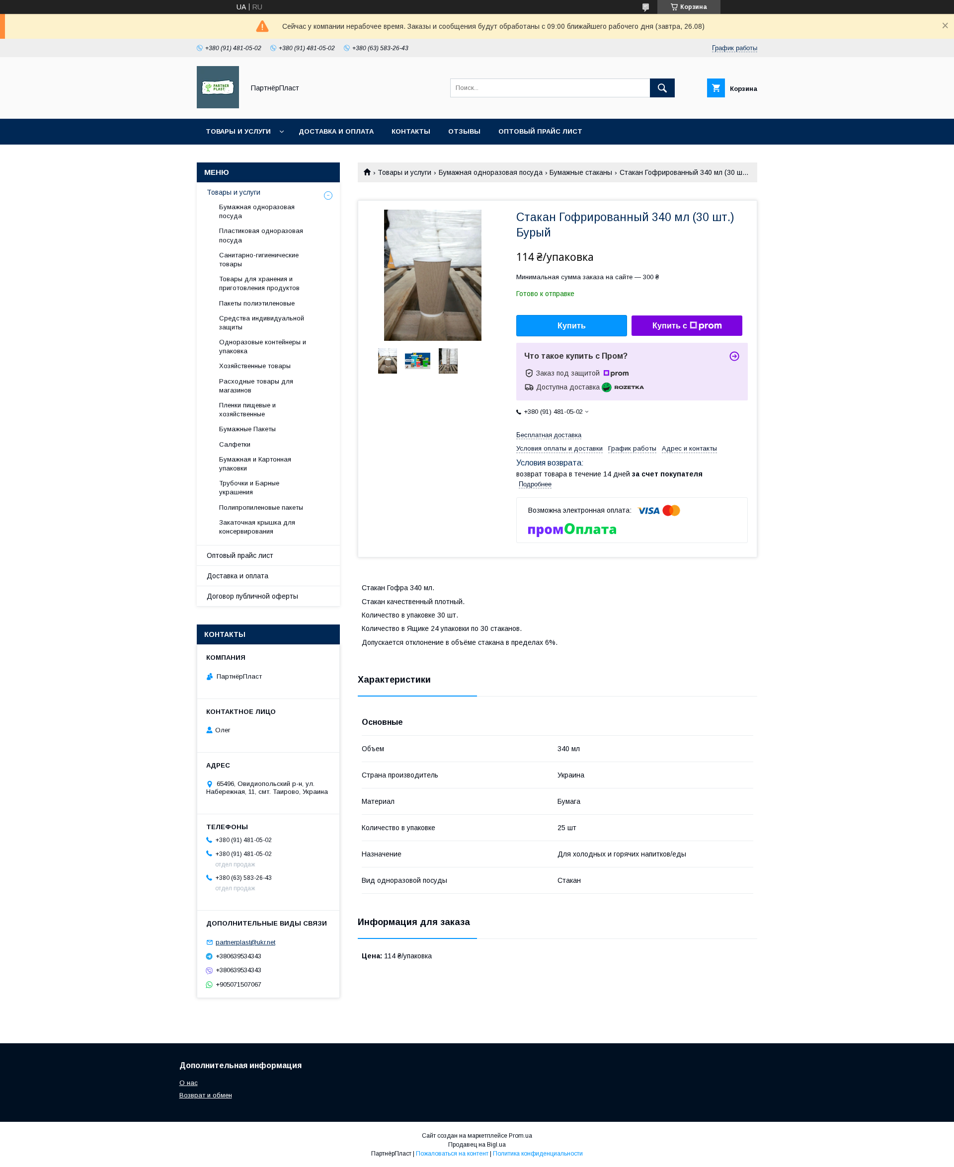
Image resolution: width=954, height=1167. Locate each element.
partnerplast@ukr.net (245, 942)
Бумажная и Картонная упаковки (255, 464)
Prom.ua (520, 1135)
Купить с (669, 325)
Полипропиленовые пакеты (261, 507)
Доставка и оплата (336, 131)
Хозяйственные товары (255, 366)
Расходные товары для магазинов (256, 386)
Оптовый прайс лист (540, 131)
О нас (188, 1083)
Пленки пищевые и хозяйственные (247, 409)
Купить (571, 325)
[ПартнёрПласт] (218, 106)
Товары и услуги (238, 131)
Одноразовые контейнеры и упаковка (262, 346)
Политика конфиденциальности (538, 1153)
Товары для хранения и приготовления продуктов (259, 283)
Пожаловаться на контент (452, 1153)
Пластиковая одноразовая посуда (261, 235)
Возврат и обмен (205, 1095)
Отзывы (464, 131)
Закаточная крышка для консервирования (257, 527)
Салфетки (234, 444)
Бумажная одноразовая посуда (491, 172)
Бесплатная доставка (548, 435)
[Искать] (662, 87)
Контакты (411, 131)
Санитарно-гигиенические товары (259, 259)
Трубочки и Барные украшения (249, 487)
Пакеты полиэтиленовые (257, 303)
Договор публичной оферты (252, 596)
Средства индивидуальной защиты (261, 322)
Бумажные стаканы (581, 172)
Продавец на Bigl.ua (477, 1144)
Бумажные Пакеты (247, 429)
